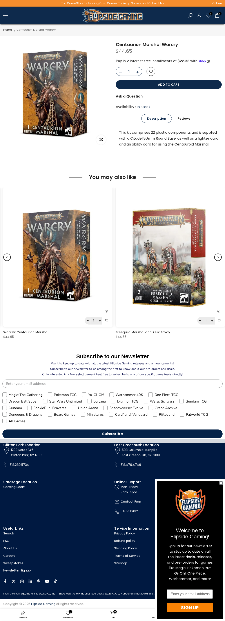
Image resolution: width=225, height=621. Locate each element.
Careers (9, 556)
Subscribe (112, 433)
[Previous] (7, 257)
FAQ (6, 541)
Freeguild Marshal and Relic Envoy (143, 332)
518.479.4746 (131, 465)
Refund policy (124, 541)
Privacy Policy (124, 533)
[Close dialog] (221, 483)
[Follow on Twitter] (14, 581)
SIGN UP (190, 608)
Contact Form (131, 501)
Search (8, 533)
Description (156, 118)
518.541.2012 (129, 511)
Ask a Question (129, 96)
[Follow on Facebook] (5, 581)
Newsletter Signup (17, 570)
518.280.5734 (19, 465)
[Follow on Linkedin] (30, 581)
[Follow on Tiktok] (55, 581)
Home (7, 29)
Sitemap (120, 563)
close (9, 3)
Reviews (184, 118)
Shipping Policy (125, 548)
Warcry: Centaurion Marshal (25, 332)
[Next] (218, 257)
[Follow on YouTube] (47, 581)
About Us (10, 548)
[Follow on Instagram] (22, 581)
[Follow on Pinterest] (39, 581)
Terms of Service (127, 556)
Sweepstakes (13, 563)
